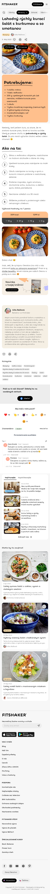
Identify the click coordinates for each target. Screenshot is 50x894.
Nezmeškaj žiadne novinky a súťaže (17, 721)
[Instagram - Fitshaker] (10, 866)
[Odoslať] (38, 725)
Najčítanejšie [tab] (10, 477)
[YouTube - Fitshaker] (17, 866)
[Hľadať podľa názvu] (4, 12)
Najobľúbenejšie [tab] (24, 477)
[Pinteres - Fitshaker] (29, 866)
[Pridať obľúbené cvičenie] (14, 39)
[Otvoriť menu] (46, 4)
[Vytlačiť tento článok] (20, 39)
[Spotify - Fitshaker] (23, 866)
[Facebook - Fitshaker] (4, 866)
